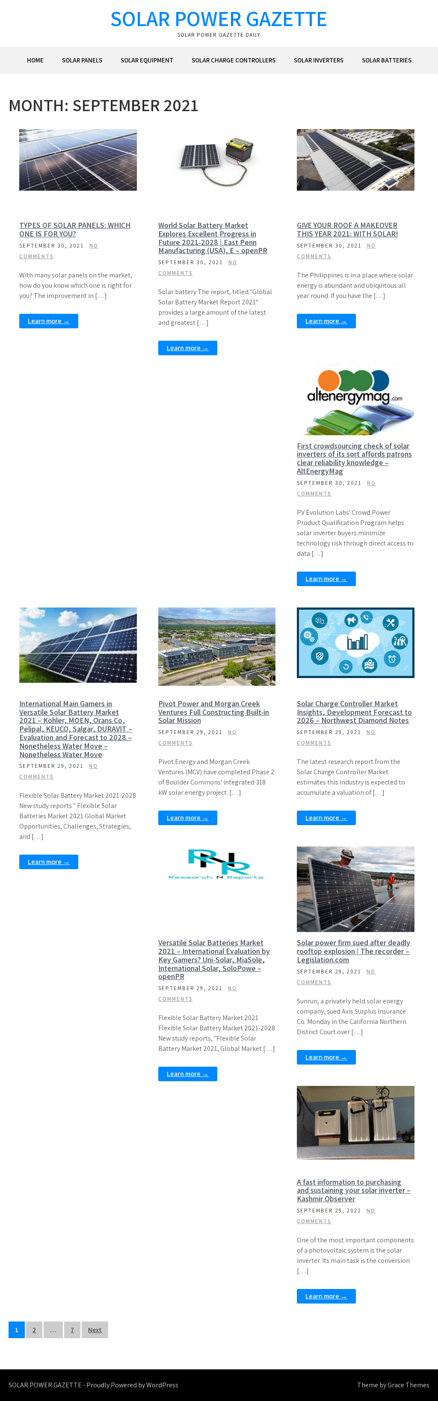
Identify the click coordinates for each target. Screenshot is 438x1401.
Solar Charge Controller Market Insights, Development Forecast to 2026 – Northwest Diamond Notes (354, 712)
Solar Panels (82, 60)
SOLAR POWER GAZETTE (219, 18)
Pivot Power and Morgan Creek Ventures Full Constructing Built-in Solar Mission (213, 712)
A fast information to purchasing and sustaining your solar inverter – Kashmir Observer (354, 1190)
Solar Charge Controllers (233, 60)
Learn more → (49, 320)
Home (35, 60)
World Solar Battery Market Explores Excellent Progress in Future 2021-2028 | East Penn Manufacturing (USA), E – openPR (212, 237)
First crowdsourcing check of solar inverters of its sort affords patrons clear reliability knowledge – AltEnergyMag (354, 458)
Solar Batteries (386, 60)
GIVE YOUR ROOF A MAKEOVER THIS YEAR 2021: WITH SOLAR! (347, 229)
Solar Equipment (147, 60)
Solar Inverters (318, 60)
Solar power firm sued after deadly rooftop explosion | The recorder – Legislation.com (353, 951)
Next (95, 1330)
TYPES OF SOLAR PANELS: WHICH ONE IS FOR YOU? (74, 229)
